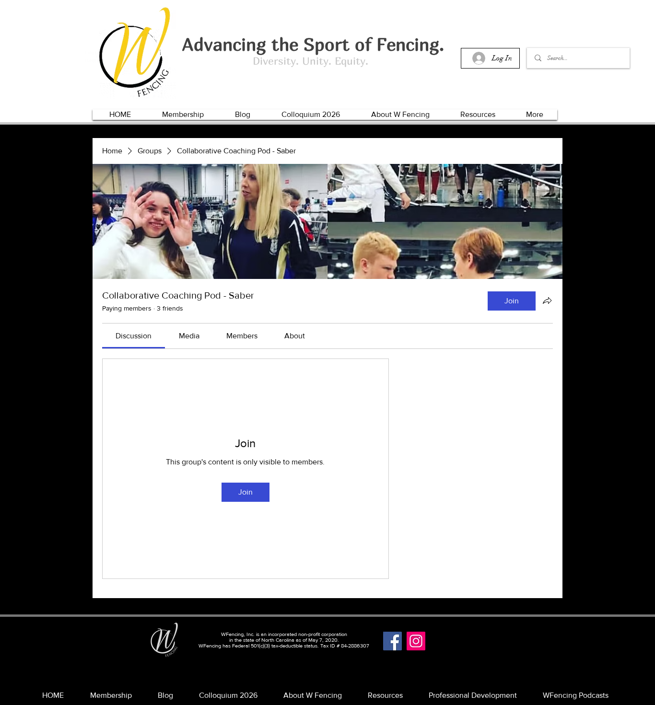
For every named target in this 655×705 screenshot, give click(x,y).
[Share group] (547, 300)
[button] (183, 114)
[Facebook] (392, 641)
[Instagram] (416, 641)
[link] (134, 336)
